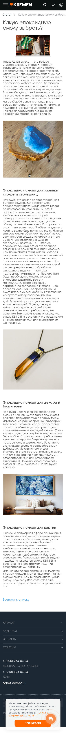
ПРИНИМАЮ (33, 723)
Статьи (7, 15)
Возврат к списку (16, 599)
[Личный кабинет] (61, 5)
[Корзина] (53, 5)
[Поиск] (45, 5)
